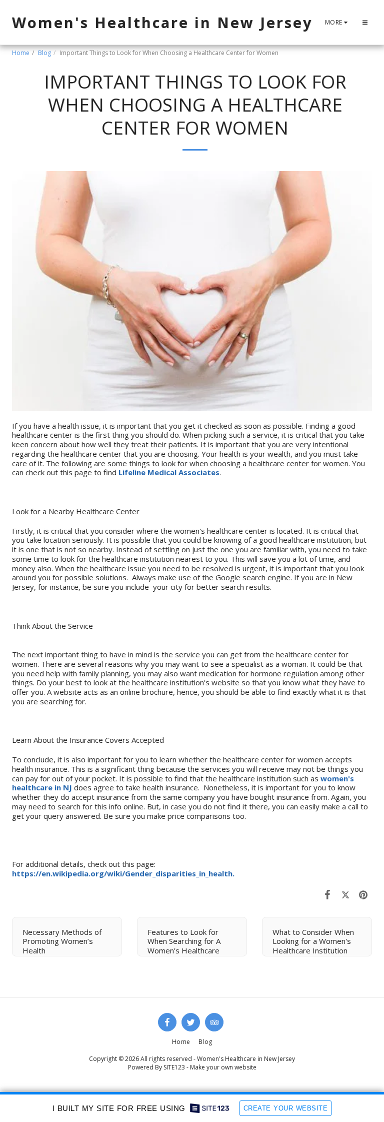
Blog (44, 53)
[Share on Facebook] (328, 894)
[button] (365, 23)
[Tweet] (345, 894)
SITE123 (174, 1067)
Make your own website (223, 1067)
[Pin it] (363, 894)
